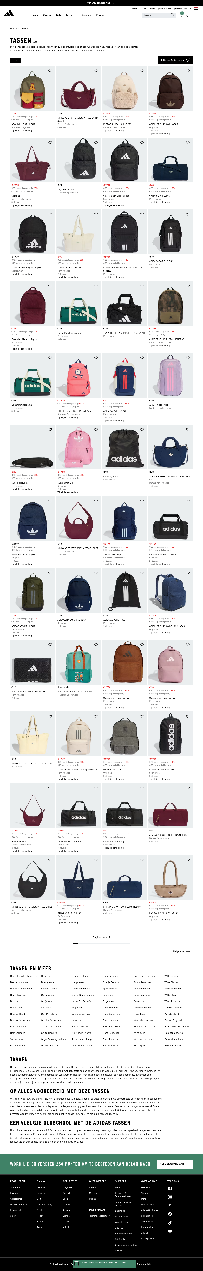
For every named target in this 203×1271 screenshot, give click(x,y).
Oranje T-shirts (111, 982)
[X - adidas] (180, 1206)
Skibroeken (16, 1039)
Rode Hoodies (110, 1008)
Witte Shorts (171, 982)
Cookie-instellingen (59, 1264)
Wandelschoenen (143, 1020)
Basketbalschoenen (21, 989)
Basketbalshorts (19, 982)
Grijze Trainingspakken (54, 1039)
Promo (100, 15)
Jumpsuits (78, 1020)
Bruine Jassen (18, 1046)
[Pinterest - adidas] (180, 1214)
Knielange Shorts (81, 1033)
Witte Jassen (171, 976)
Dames (47, 15)
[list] (84, 60)
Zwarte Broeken (173, 1008)
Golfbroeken (48, 995)
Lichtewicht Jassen (82, 1046)
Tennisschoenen (143, 1008)
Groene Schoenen (81, 976)
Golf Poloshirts (49, 1014)
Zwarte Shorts (172, 1014)
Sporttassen (109, 995)
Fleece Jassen (49, 989)
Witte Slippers (172, 995)
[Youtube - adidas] (180, 1231)
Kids (58, 15)
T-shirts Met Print (51, 1027)
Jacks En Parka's (81, 1001)
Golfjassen (47, 1001)
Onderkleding (110, 976)
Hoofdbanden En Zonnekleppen (81, 989)
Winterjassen (141, 1046)
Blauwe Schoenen (20, 1020)
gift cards (178, 9)
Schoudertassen (143, 982)
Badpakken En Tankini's (23, 976)
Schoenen (71, 15)
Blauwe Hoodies (19, 1014)
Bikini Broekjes (18, 995)
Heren (34, 15)
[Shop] (9, 13)
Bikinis (14, 1001)
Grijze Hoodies (49, 1033)
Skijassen (77, 1008)
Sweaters (139, 1001)
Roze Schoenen (111, 1033)
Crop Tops (46, 976)
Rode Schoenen (111, 1014)
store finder (136, 9)
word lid (187, 9)
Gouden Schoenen (51, 1020)
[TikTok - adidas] (180, 1223)
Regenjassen (110, 1001)
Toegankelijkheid (145, 1264)
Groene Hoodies (50, 1046)
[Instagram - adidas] (180, 1197)
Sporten (86, 15)
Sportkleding (110, 989)
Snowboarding (142, 995)
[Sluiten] (76, 1264)
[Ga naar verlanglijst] (188, 15)
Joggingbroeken (81, 1014)
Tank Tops (139, 1014)
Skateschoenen (142, 989)
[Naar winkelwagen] (195, 15)
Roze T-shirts (110, 1039)
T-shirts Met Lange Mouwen (82, 1039)
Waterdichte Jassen (145, 1027)
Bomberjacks (17, 1033)
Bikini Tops (16, 1008)
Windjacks (139, 1033)
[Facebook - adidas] (180, 1189)
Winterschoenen (143, 1039)
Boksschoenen (18, 1027)
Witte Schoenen (173, 989)
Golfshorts (47, 1008)
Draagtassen (48, 982)
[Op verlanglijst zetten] (50, 71)
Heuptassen (78, 982)
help (146, 9)
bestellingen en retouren (160, 9)
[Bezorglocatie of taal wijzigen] (196, 8)
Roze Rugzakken (112, 1027)
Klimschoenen (80, 1027)
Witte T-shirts (172, 1001)
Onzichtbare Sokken (83, 995)
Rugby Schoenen (112, 1046)
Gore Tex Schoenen (144, 976)
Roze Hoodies (110, 1020)
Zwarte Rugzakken (174, 1020)
